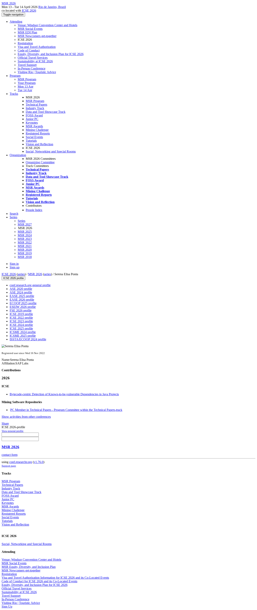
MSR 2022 (25, 242)
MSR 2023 (25, 239)
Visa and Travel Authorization (37, 47)
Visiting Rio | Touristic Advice (37, 72)
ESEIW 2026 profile (23, 307)
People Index (34, 210)
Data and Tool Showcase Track (45, 111)
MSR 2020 (25, 249)
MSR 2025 (25, 231)
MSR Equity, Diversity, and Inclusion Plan (29, 567)
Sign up (14, 267)
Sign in (14, 263)
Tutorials (31, 140)
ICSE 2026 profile (13, 278)
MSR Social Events (30, 28)
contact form (9, 454)
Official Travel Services (33, 57)
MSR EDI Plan (27, 32)
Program (15, 75)
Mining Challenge (37, 130)
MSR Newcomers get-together (37, 36)
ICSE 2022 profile (21, 317)
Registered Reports (38, 133)
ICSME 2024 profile (23, 332)
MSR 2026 (35, 274)
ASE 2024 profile (21, 292)
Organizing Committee (40, 162)
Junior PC (32, 119)
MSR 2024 (25, 235)
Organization (18, 155)
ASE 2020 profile (21, 288)
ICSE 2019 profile (21, 314)
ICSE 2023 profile (21, 321)
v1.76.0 (38, 462)
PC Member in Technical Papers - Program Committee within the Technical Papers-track (66, 410)
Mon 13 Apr (25, 86)
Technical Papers (36, 104)
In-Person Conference (31, 68)
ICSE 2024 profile (21, 325)
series (21, 274)
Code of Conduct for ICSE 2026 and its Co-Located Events (39, 581)
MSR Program (27, 79)
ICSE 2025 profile (21, 328)
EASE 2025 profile (22, 296)
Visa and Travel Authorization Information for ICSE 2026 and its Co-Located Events (55, 577)
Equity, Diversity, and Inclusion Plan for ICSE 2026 (51, 54)
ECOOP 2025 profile (23, 303)
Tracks (14, 93)
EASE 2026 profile (22, 299)
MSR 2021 (25, 246)
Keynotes (32, 122)
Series (21, 221)
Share (5, 423)
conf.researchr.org (20, 462)
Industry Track (35, 108)
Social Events (34, 137)
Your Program (27, 83)
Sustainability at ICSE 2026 (35, 61)
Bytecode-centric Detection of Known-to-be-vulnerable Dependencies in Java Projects (64, 394)
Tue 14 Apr (25, 90)
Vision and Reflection (39, 144)
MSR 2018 (25, 257)
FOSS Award (34, 115)
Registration (25, 43)
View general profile (12, 430)
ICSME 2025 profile (23, 335)
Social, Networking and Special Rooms (51, 151)
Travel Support (27, 65)
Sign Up (7, 606)
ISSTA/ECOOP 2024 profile (28, 339)
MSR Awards (34, 126)
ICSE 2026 (29, 10)
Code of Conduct (29, 50)
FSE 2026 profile (21, 310)
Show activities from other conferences (26, 416)
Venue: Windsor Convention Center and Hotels (47, 25)
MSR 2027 (25, 224)
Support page (9, 465)
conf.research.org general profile (30, 285)
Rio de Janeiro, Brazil (52, 7)
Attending (16, 21)
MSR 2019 (25, 253)
